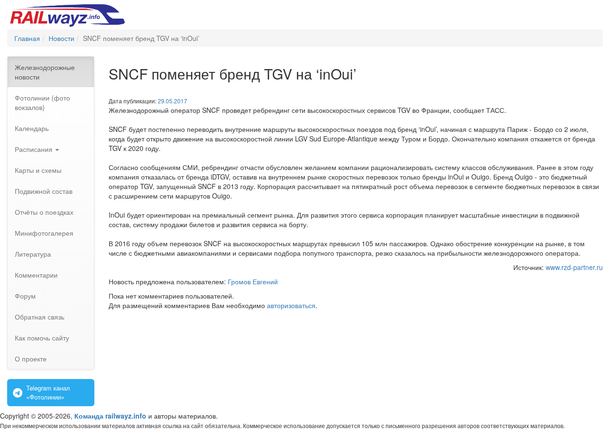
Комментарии (36, 275)
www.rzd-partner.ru (574, 267)
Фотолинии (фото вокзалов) (42, 102)
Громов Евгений (253, 281)
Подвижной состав (43, 191)
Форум (25, 295)
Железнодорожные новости (45, 71)
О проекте (31, 358)
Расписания (34, 149)
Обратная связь (39, 316)
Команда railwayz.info (110, 415)
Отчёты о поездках (44, 212)
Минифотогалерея (44, 233)
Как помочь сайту (42, 337)
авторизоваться (291, 305)
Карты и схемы (38, 170)
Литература (33, 254)
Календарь (32, 128)
